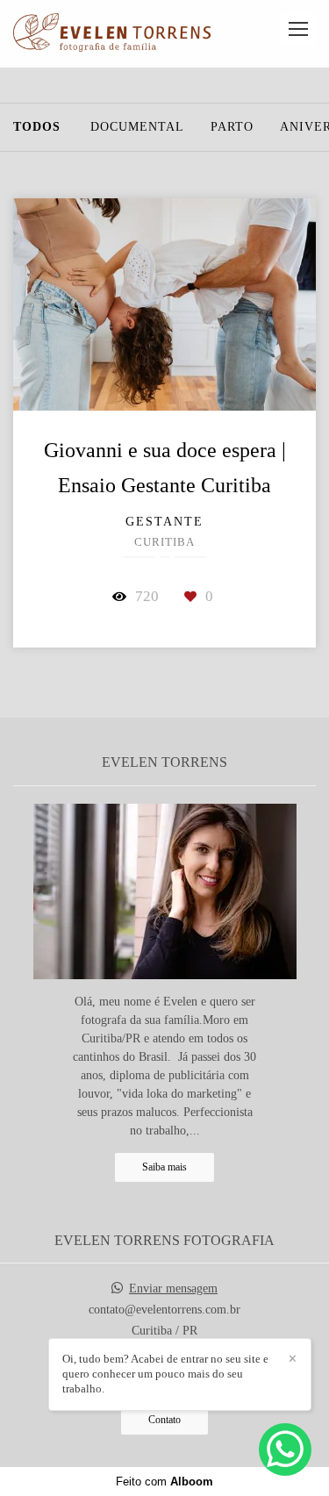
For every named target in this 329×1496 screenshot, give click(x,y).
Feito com (164, 1481)
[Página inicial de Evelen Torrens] (112, 33)
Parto (232, 127)
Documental (137, 127)
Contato (164, 1420)
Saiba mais (164, 1167)
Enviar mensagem (173, 1289)
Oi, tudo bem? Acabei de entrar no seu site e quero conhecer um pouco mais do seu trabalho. (165, 1373)
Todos (37, 127)
